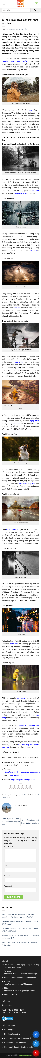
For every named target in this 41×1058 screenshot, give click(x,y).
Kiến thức (5, 17)
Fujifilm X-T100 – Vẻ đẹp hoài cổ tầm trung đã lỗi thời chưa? (19, 943)
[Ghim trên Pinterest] (26, 787)
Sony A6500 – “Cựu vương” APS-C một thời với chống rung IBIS (20, 937)
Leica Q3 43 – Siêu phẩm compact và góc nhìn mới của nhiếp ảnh (20, 930)
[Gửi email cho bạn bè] (22, 787)
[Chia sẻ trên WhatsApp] (10, 787)
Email (6, 876)
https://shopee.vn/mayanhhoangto (24, 978)
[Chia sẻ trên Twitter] (18, 787)
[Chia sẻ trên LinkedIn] (30, 787)
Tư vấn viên (22, 29)
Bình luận (8, 847)
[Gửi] (35, 10)
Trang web (8, 886)
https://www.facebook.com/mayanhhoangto (20, 974)
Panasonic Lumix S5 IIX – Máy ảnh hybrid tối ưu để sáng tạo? (20, 922)
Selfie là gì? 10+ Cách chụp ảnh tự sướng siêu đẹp (11, 821)
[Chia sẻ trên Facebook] (14, 787)
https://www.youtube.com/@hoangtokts (19, 984)
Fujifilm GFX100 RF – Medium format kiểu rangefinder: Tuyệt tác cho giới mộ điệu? (18, 915)
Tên (6, 866)
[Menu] (3, 3)
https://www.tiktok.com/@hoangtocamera (19, 991)
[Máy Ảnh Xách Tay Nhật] (20, 4)
